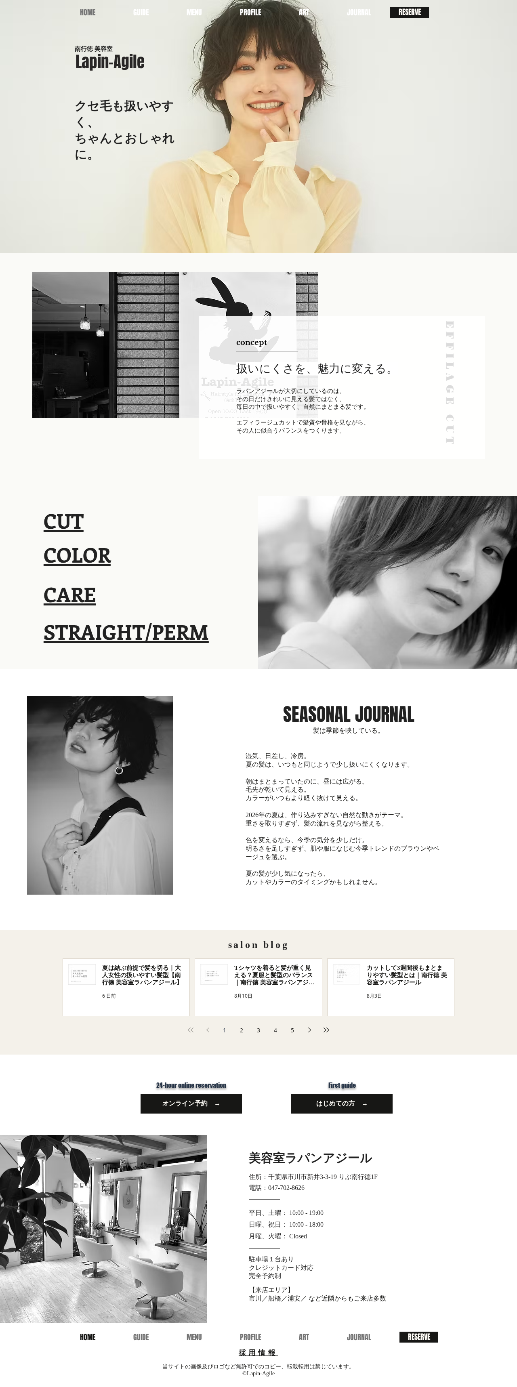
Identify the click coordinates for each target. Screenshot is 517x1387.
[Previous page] (207, 1030)
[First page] (190, 1030)
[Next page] (309, 1030)
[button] (194, 12)
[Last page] (326, 1030)
